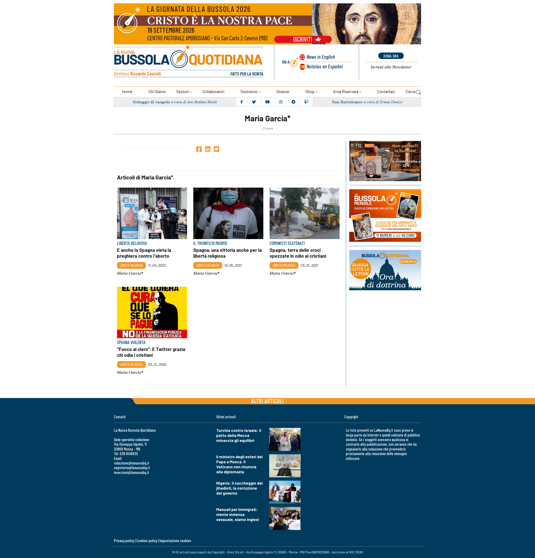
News (321, 56)
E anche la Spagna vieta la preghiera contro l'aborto (144, 253)
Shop (310, 91)
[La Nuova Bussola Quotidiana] (189, 62)
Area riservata (345, 91)
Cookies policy (146, 540)
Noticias (325, 66)
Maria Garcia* (130, 273)
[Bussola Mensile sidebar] (385, 215)
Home (127, 91)
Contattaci (386, 91)
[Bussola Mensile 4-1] (385, 161)
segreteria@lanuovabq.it (132, 467)
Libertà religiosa (131, 265)
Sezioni (182, 91)
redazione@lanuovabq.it (131, 463)
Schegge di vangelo (151, 102)
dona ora (391, 55)
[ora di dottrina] (385, 270)
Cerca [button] (411, 91)
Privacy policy (124, 540)
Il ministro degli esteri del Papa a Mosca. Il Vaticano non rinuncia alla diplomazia (239, 464)
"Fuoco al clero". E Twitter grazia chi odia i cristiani (151, 352)
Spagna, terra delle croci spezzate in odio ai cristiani (298, 253)
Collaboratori (213, 91)
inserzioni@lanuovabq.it (131, 472)
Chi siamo (157, 91)
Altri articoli (267, 400)
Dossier (282, 91)
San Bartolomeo (347, 102)
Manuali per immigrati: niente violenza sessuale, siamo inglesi (237, 514)
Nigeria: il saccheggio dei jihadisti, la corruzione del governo (239, 488)
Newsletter (391, 67)
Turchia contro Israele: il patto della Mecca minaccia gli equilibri (238, 435)
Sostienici (249, 91)
